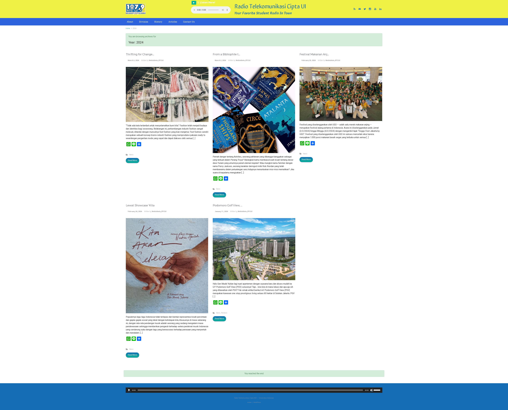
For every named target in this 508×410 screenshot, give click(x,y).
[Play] (129, 390)
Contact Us (189, 21)
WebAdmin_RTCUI (156, 60)
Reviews (224, 313)
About (130, 21)
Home (128, 28)
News (131, 155)
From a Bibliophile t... (226, 54)
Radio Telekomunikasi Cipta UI (270, 6)
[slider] (377, 389)
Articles (172, 21)
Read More (132, 160)
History (158, 21)
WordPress (257, 402)
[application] (254, 390)
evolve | (250, 402)
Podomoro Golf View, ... (227, 205)
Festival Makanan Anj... (314, 54)
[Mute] (371, 390)
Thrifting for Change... (140, 54)
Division (143, 21)
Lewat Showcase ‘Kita (140, 205)
